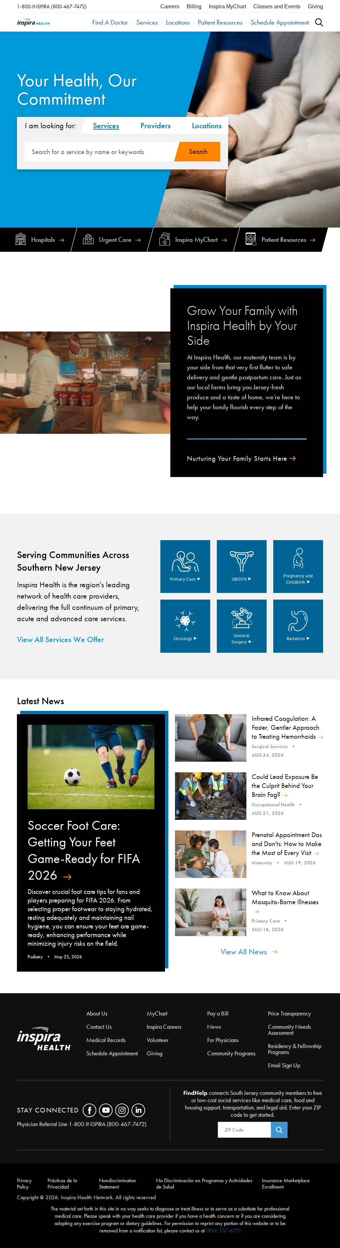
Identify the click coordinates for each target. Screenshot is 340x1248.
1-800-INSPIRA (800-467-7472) (52, 6)
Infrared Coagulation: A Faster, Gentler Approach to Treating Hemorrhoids (285, 727)
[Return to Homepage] (33, 22)
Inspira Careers (164, 1027)
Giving (315, 6)
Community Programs (231, 1053)
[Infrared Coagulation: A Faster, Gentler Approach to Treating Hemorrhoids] (210, 738)
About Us (96, 1013)
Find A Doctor (110, 22)
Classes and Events (276, 6)
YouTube (106, 1110)
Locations (178, 22)
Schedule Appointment (280, 22)
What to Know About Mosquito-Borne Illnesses (285, 897)
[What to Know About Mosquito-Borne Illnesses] (210, 912)
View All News (243, 951)
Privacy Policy (24, 1183)
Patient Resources (220, 22)
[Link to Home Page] (51, 1039)
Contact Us (99, 1027)
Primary (185, 579)
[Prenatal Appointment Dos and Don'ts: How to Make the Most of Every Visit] (210, 854)
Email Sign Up (284, 1065)
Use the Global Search (319, 22)
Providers (155, 125)
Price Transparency (289, 1013)
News (214, 1027)
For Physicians (222, 1040)
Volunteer (157, 1040)
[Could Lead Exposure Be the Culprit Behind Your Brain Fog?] (210, 796)
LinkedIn (138, 1110)
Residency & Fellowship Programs (294, 1049)
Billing (194, 6)
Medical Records (106, 1040)
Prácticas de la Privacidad (62, 1183)
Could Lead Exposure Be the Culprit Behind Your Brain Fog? (285, 786)
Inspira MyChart (227, 6)
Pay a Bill (217, 1013)
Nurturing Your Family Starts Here (237, 458)
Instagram (122, 1110)
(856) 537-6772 (223, 1230)
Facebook (89, 1110)
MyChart (157, 1013)
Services (147, 22)
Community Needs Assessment (289, 1030)
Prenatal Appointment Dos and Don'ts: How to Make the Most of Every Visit (287, 844)
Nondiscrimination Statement (117, 1183)
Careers (169, 6)
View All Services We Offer (60, 639)
